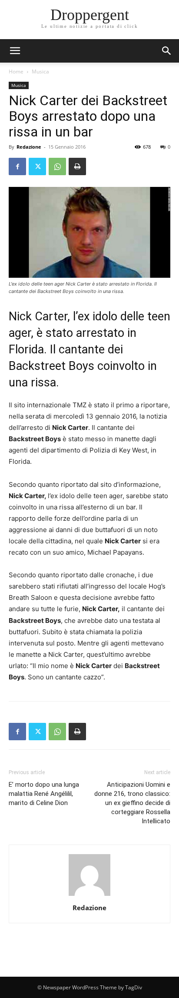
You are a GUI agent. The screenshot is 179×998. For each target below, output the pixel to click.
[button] (167, 51)
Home (16, 71)
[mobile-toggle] (15, 51)
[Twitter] (37, 166)
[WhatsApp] (57, 166)
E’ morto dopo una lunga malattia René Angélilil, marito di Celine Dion (44, 794)
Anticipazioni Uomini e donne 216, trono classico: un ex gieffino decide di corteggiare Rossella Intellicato (132, 803)
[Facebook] (17, 166)
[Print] (77, 166)
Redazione (29, 146)
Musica (40, 71)
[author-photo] (89, 895)
